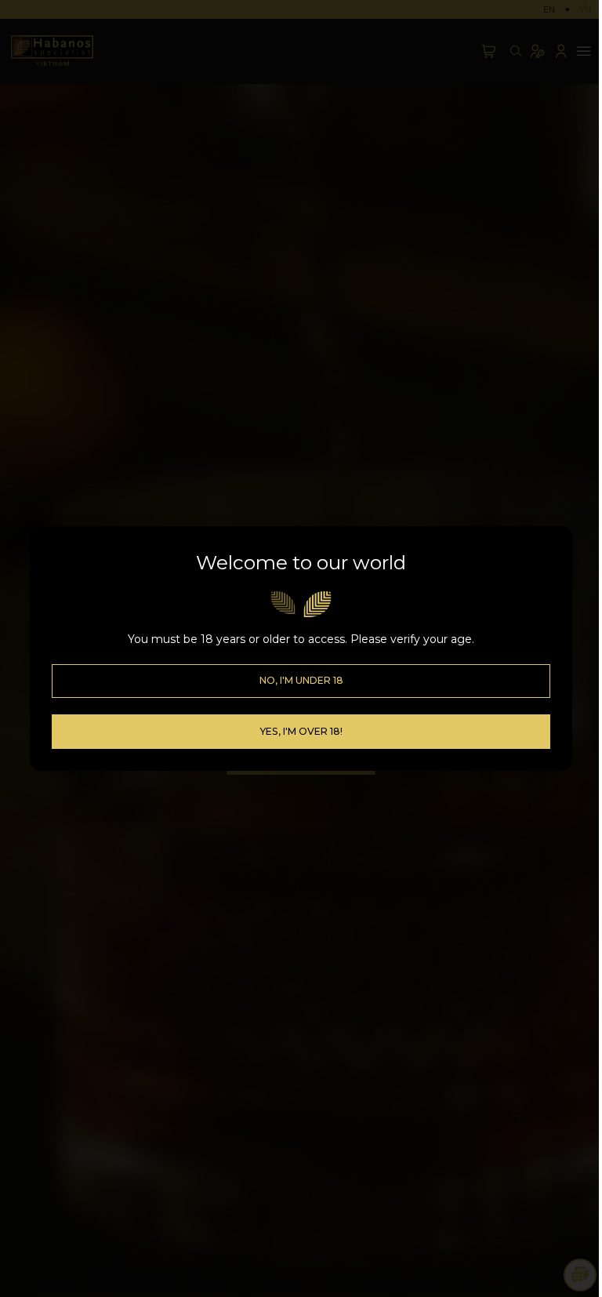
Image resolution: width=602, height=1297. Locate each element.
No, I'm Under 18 (301, 680)
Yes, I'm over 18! (301, 731)
